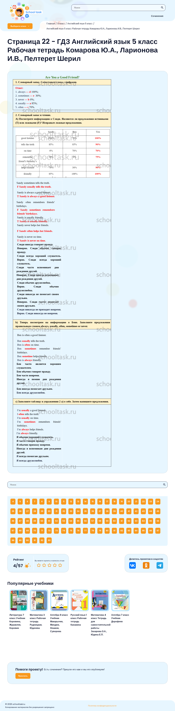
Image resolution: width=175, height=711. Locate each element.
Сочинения (157, 16)
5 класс (61, 23)
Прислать (23, 675)
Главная (50, 23)
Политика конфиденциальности (102, 705)
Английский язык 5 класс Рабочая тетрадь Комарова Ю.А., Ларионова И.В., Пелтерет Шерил (93, 28)
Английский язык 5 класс (80, 23)
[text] (60, 565)
